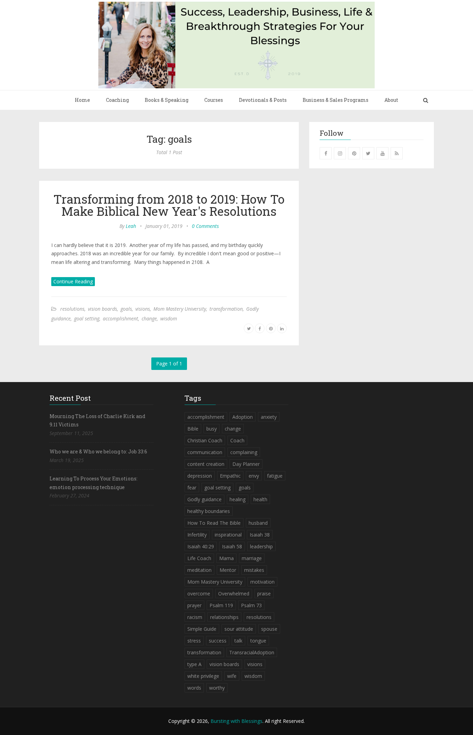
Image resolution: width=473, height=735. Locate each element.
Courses (213, 100)
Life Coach (199, 558)
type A (194, 664)
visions (142, 308)
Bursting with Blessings (236, 721)
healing (238, 499)
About (391, 100)
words (194, 687)
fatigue (275, 475)
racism (194, 617)
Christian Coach (204, 440)
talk (238, 640)
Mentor (228, 570)
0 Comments (205, 226)
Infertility (197, 534)
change (149, 318)
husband (258, 523)
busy (211, 428)
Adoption (242, 417)
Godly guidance (204, 499)
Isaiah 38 (260, 534)
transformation (226, 308)
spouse (269, 629)
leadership (261, 546)
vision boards (102, 308)
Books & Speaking (166, 100)
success (217, 640)
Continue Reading (73, 281)
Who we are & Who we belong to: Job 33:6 (98, 451)
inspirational (228, 534)
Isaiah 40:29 (200, 546)
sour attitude (238, 629)
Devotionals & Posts (263, 100)
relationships (224, 617)
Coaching (117, 100)
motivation (262, 581)
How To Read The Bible (214, 523)
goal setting (86, 318)
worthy (217, 687)
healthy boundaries (208, 511)
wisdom (168, 318)
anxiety (269, 417)
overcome (198, 593)
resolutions (72, 308)
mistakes (254, 570)
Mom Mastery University (179, 308)
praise (264, 593)
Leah (131, 226)
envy (254, 475)
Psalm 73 (251, 605)
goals (126, 308)
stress (194, 640)
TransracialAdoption (251, 652)
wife (232, 676)
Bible (192, 428)
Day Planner (246, 464)
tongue (258, 640)
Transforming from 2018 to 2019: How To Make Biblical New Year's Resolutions (169, 205)
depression (199, 475)
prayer (194, 605)
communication (204, 452)
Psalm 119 (221, 605)
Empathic (230, 475)
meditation (199, 570)
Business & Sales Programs (335, 100)
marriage (252, 558)
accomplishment (120, 318)
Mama (226, 558)
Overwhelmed (233, 593)
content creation (205, 464)
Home (82, 100)
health (260, 499)
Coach (237, 440)
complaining (243, 452)
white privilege (203, 676)
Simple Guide (201, 629)
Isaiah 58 (232, 546)
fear (191, 487)
